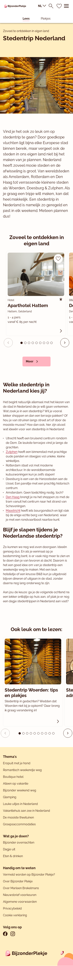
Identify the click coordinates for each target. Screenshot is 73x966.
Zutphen (11, 452)
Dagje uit (9, 849)
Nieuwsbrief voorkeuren (19, 895)
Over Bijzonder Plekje (18, 881)
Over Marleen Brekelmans (21, 888)
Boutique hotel (13, 777)
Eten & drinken (13, 856)
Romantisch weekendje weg (22, 770)
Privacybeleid (12, 908)
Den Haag (12, 497)
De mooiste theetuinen (18, 817)
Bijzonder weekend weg (19, 790)
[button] (64, 342)
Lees (26, 18)
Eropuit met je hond (16, 763)
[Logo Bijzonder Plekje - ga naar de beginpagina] (15, 6)
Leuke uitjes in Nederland (20, 804)
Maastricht (13, 510)
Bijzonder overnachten (18, 842)
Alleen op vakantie (15, 783)
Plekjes (46, 18)
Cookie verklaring (15, 915)
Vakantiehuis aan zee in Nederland (26, 810)
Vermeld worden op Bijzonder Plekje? (29, 874)
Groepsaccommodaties (19, 824)
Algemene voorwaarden (20, 901)
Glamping (9, 797)
